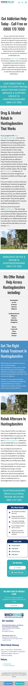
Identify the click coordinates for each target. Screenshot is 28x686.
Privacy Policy (7, 664)
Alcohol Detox (18, 649)
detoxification (9, 209)
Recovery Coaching (6, 655)
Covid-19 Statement (9, 665)
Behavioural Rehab (6, 653)
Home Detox (9, 649)
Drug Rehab (21, 651)
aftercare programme (11, 440)
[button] (25, 2)
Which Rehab (15, 59)
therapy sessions (21, 365)
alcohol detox (11, 138)
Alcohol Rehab (13, 651)
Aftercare (15, 653)
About (2, 649)
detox (8, 226)
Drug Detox (4, 651)
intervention (7, 171)
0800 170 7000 (14, 29)
